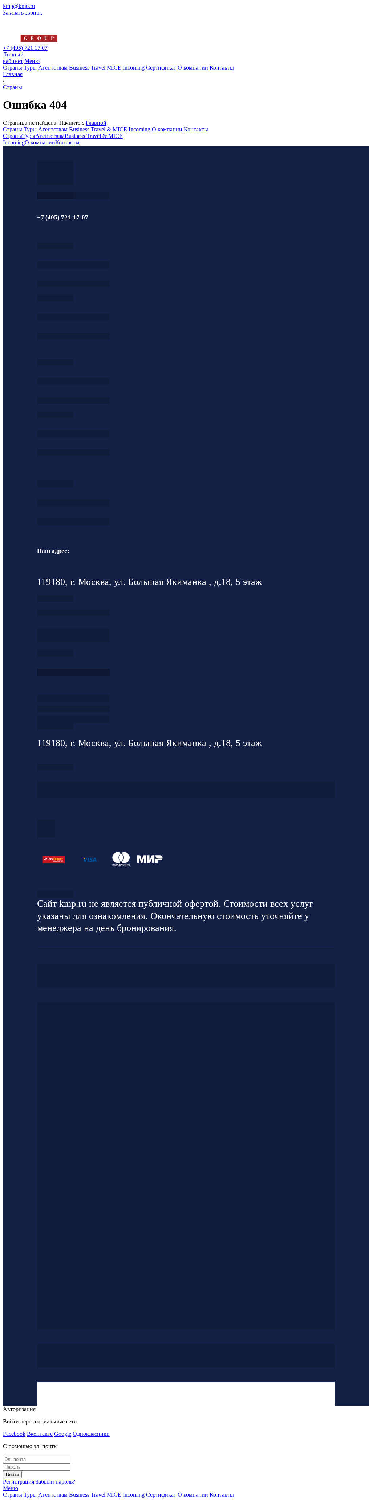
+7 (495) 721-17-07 (73, 264)
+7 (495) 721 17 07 (25, 48)
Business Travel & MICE (98, 129)
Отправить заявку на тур (73, 708)
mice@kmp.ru (73, 452)
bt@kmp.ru (73, 400)
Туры (30, 67)
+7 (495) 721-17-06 (73, 502)
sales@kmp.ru (73, 521)
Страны (12, 67)
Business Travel (87, 67)
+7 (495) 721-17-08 (73, 612)
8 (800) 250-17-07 (73, 672)
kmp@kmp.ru (19, 6)
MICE (114, 67)
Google (62, 1434)
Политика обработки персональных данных (55, 894)
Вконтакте (40, 1434)
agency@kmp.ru (73, 283)
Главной (96, 123)
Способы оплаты (73, 719)
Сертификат (161, 67)
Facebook (14, 1434)
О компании (193, 67)
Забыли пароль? (55, 1481)
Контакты (222, 67)
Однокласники (91, 1434)
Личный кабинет (13, 57)
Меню (32, 61)
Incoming (134, 67)
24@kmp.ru (73, 638)
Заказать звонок (22, 12)
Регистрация (18, 1481)
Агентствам (53, 67)
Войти (12, 1474)
